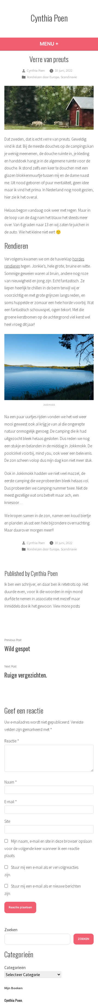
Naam (10, 782)
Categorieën (15, 967)
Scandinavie (69, 77)
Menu (64, 44)
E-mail (10, 801)
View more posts (66, 606)
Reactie (11, 740)
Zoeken (10, 929)
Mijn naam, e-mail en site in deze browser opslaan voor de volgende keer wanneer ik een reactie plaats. (48, 848)
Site (7, 821)
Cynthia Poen (49, 17)
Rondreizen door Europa (43, 77)
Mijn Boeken (13, 988)
